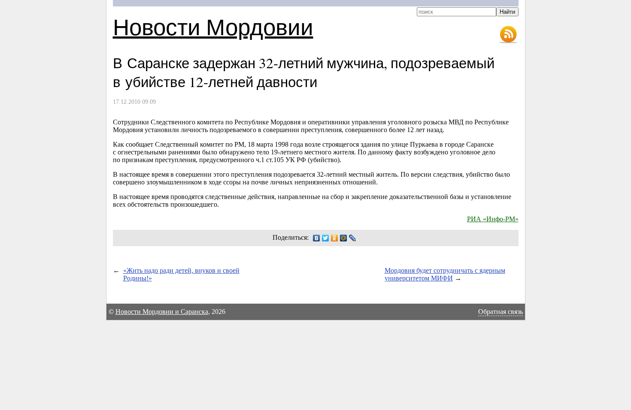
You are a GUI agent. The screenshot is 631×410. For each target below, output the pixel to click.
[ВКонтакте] (316, 238)
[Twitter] (325, 238)
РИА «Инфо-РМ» (493, 219)
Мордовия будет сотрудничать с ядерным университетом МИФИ (445, 274)
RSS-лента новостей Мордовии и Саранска (508, 34)
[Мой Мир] (343, 238)
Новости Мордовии (213, 26)
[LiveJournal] (352, 238)
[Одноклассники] (334, 238)
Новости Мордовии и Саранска (161, 311)
